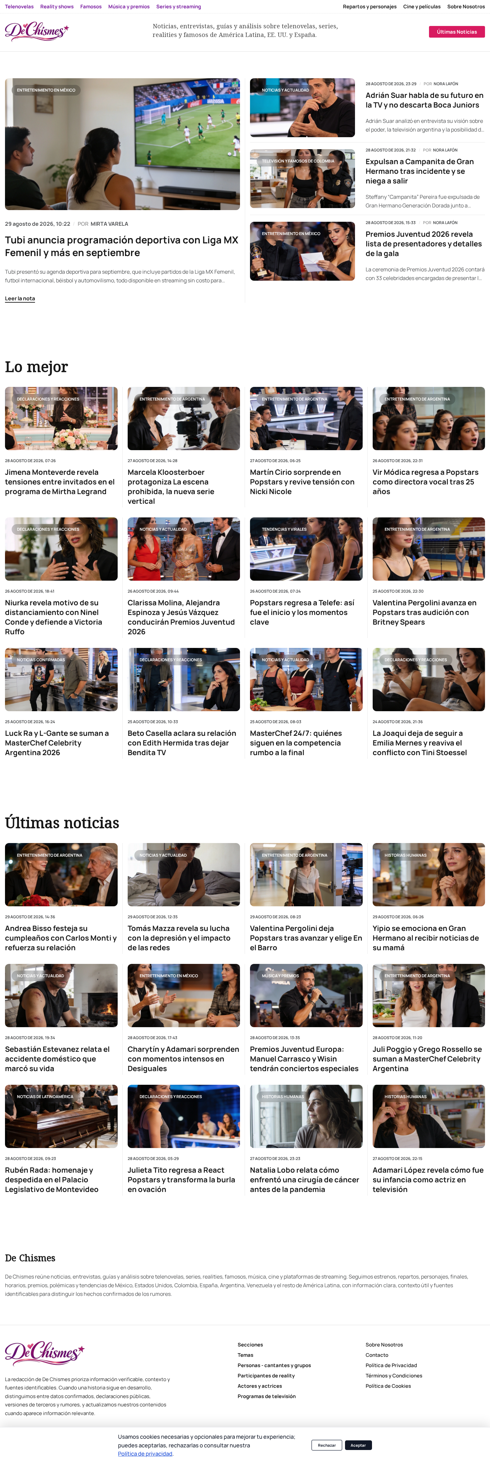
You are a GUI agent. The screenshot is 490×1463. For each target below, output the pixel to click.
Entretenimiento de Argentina (172, 399)
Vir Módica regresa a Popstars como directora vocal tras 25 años (426, 481)
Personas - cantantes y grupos (274, 1365)
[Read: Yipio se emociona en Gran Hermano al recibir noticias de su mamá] (429, 874)
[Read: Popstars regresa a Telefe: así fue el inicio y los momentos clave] (306, 549)
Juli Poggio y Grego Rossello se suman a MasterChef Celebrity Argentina (427, 1058)
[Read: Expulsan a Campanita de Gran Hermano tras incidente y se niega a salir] (302, 178)
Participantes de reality (266, 1375)
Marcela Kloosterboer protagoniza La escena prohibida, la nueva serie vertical (171, 486)
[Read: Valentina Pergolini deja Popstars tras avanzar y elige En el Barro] (306, 874)
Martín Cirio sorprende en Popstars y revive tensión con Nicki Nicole (302, 481)
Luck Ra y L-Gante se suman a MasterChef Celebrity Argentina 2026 (57, 743)
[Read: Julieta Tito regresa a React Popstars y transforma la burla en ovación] (184, 1116)
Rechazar (327, 1445)
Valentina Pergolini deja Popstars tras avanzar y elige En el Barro (306, 938)
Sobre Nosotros (466, 6)
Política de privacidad (145, 1453)
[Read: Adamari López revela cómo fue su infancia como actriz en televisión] (429, 1116)
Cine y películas (422, 6)
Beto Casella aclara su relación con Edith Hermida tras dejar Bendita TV (182, 743)
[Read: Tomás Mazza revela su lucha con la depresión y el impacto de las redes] (184, 874)
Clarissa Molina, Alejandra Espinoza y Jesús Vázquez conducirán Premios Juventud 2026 (181, 617)
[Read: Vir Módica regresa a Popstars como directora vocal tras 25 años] (429, 418)
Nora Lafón (446, 84)
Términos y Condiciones (394, 1375)
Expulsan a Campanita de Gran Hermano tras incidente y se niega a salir (420, 171)
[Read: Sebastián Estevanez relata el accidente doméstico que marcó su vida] (61, 995)
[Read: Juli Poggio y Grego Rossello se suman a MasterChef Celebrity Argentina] (429, 995)
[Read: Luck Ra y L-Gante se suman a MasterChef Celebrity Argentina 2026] (61, 679)
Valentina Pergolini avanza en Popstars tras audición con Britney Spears (425, 612)
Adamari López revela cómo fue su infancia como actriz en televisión (428, 1179)
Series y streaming (178, 6)
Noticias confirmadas (41, 660)
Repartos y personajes (370, 6)
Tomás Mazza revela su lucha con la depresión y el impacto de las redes (179, 938)
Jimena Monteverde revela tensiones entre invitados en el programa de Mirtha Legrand (60, 481)
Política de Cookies (388, 1385)
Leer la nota (20, 298)
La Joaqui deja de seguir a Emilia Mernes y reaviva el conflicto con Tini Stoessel (420, 743)
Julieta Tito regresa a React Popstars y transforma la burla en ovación (181, 1179)
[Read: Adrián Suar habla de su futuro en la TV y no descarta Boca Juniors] (302, 108)
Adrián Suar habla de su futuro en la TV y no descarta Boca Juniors (425, 100)
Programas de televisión (267, 1396)
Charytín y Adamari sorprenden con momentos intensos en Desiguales (183, 1058)
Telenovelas (19, 6)
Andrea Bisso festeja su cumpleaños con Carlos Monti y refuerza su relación (61, 938)
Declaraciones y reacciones (48, 399)
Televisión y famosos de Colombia (298, 161)
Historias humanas (406, 855)
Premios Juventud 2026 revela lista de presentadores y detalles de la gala (424, 243)
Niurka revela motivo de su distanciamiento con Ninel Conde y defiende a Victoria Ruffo (53, 617)
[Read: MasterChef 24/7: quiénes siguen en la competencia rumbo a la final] (306, 679)
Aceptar (358, 1445)
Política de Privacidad (391, 1365)
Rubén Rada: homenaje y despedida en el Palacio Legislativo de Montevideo (52, 1179)
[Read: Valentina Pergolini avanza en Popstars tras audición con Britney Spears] (429, 549)
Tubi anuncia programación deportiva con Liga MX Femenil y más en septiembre (121, 246)
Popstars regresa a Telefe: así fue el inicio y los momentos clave (302, 612)
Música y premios (129, 6)
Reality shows (57, 6)
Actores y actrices (260, 1385)
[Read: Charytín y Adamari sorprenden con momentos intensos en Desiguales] (184, 995)
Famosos (91, 6)
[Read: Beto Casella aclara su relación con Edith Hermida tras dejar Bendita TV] (184, 679)
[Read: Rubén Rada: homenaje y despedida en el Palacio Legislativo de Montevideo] (61, 1116)
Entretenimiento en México (46, 90)
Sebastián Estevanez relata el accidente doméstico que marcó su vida (57, 1058)
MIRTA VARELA (109, 223)
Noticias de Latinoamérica (45, 1096)
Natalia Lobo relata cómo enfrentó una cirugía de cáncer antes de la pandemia (304, 1179)
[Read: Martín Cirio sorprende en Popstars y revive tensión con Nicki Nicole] (306, 418)
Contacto (377, 1354)
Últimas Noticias (457, 31)
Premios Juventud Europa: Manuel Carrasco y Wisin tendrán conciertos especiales (304, 1058)
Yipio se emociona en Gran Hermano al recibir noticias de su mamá (426, 938)
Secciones (250, 1344)
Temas (245, 1354)
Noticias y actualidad (285, 90)
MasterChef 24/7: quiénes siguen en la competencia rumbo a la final (296, 743)
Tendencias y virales (284, 529)
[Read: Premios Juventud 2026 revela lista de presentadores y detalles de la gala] (302, 251)
